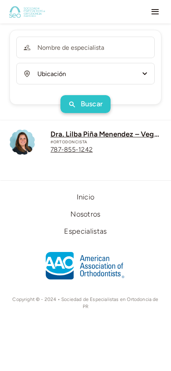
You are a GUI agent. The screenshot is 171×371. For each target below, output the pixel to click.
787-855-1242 (72, 149)
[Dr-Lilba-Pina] (22, 133)
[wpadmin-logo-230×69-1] (27, 8)
